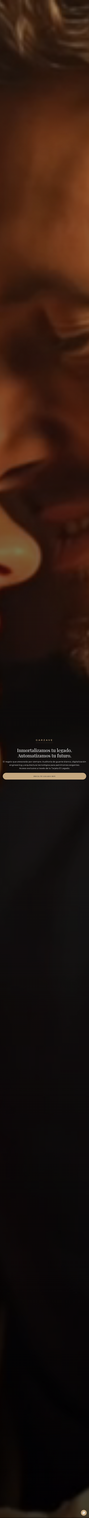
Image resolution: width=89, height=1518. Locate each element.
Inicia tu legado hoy (44, 776)
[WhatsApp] (84, 1513)
